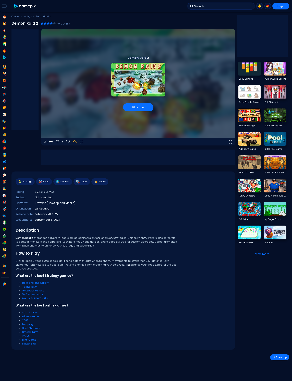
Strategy (27, 16)
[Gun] (4, 161)
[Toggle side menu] (4, 6)
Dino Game (29, 339)
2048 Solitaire (246, 78)
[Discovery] (4, 37)
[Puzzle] (4, 195)
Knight (84, 181)
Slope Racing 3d (273, 125)
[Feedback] (81, 142)
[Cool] (4, 121)
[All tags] (4, 266)
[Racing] (4, 202)
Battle (46, 181)
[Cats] (4, 107)
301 (51, 141)
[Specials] (4, 57)
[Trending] (4, 50)
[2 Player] (4, 67)
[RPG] (4, 209)
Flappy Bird (29, 343)
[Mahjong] (4, 175)
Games (15, 16)
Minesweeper (30, 316)
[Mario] (4, 182)
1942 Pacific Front (33, 290)
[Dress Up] (4, 128)
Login (280, 6)
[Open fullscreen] (230, 142)
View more (262, 254)
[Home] (4, 17)
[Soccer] (4, 236)
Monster (64, 181)
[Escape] (4, 134)
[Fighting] (4, 141)
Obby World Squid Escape (275, 195)
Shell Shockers (31, 328)
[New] (4, 44)
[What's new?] (259, 6)
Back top (281, 357)
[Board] (4, 87)
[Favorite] (267, 6)
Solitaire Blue (30, 312)
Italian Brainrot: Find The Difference (275, 172)
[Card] (4, 114)
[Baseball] (4, 73)
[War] (4, 242)
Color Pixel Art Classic (250, 102)
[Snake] (4, 229)
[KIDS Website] (4, 272)
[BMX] (4, 94)
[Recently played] (4, 23)
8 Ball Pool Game (273, 149)
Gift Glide (243, 219)
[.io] (4, 168)
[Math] (4, 188)
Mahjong (27, 324)
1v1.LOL (26, 336)
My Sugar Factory (274, 219)
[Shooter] (4, 215)
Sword (102, 181)
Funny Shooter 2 (247, 195)
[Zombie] (4, 256)
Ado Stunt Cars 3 (247, 149)
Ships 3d (269, 242)
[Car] (4, 100)
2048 (25, 320)
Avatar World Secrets (275, 78)
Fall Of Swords (272, 102)
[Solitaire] (4, 222)
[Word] (4, 249)
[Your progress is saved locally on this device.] (75, 142)
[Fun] (4, 155)
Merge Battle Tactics (35, 298)
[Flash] (4, 148)
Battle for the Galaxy (35, 283)
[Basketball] (4, 80)
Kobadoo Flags (247, 125)
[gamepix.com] (25, 6)
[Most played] (4, 30)
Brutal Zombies (246, 172)
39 (61, 141)
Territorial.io (29, 286)
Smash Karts (30, 332)
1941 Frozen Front (32, 294)
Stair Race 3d (246, 242)
